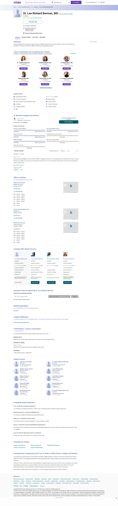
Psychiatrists (21, 483)
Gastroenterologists (94, 478)
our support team (47, 469)
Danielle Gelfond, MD (45, 62)
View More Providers (45, 87)
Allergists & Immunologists (19, 478)
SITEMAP (25, 486)
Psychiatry (16, 310)
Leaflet (70, 192)
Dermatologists (56, 478)
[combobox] (37, 2)
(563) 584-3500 (18, 191)
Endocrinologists (76, 478)
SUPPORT (16, 486)
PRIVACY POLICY (34, 486)
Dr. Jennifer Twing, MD (66, 78)
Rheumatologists (36, 483)
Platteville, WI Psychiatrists (53, 445)
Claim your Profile (68, 14)
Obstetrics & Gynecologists (37, 481)
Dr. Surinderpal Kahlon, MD (37, 258)
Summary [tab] (17, 37)
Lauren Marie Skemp (57, 369)
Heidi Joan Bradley (24, 383)
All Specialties (58, 483)
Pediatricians (89, 481)
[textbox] (37, 2)
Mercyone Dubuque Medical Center (33, 33)
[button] (71, 185)
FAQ (21, 486)
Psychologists (28, 483)
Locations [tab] (35, 37)
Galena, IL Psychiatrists (35, 445)
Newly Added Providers (67, 483)
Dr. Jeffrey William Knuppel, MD (60, 361)
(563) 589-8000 (18, 218)
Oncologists (47, 481)
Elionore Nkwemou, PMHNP (53, 258)
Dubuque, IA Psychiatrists (19, 445)
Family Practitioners (84, 478)
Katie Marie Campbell (57, 376)
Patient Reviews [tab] (26, 37)
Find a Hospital (76, 483)
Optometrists (62, 481)
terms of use (36, 490)
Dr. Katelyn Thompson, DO (69, 258)
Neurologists (28, 481)
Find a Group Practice (84, 483)
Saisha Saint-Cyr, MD (45, 78)
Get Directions (17, 188)
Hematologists (16, 481)
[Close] (116, 498)
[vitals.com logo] (17, 2)
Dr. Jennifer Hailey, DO (23, 62)
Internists (23, 481)
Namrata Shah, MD (23, 78)
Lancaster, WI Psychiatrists (36, 447)
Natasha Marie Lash (57, 383)
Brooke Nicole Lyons (25, 390)
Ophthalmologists (54, 481)
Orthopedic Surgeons (70, 481)
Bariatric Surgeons (29, 478)
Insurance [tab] (42, 37)
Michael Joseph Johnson (26, 369)
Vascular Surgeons (50, 483)
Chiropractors (44, 478)
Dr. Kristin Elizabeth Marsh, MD (60, 390)
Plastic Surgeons (96, 481)
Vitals (77, 192)
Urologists (43, 483)
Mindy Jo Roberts (24, 376)
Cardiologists (37, 478)
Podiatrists (16, 483)
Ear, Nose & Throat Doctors (65, 478)
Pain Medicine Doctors (80, 481)
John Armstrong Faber (26, 361)
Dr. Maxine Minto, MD (67, 62)
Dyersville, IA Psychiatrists (19, 447)
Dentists (49, 478)
